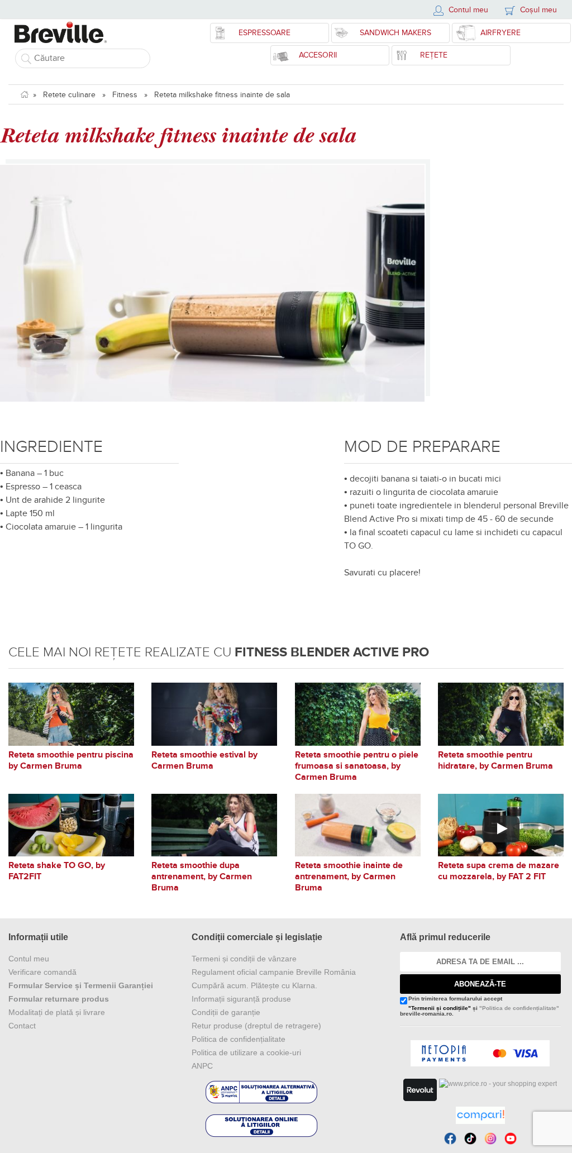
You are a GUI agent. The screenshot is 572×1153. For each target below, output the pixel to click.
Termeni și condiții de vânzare (244, 958)
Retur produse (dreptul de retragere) (256, 1025)
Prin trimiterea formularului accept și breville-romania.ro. (479, 1006)
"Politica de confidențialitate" (519, 1008)
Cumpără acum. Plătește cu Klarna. (254, 985)
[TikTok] (470, 1138)
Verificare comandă (42, 972)
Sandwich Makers (395, 32)
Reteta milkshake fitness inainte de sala (222, 94)
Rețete (433, 55)
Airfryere (500, 32)
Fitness (124, 94)
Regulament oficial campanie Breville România (274, 972)
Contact (22, 1025)
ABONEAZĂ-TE (480, 984)
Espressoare (264, 32)
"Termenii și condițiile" (439, 1008)
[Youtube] (510, 1138)
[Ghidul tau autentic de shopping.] (480, 1115)
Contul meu (28, 958)
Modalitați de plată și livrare (56, 1012)
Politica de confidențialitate (238, 1039)
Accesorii (318, 55)
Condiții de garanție (226, 1012)
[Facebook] (450, 1138)
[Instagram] (490, 1138)
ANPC (202, 1065)
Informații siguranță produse (241, 998)
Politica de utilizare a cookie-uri (246, 1052)
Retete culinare (69, 94)
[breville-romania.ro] (61, 27)
